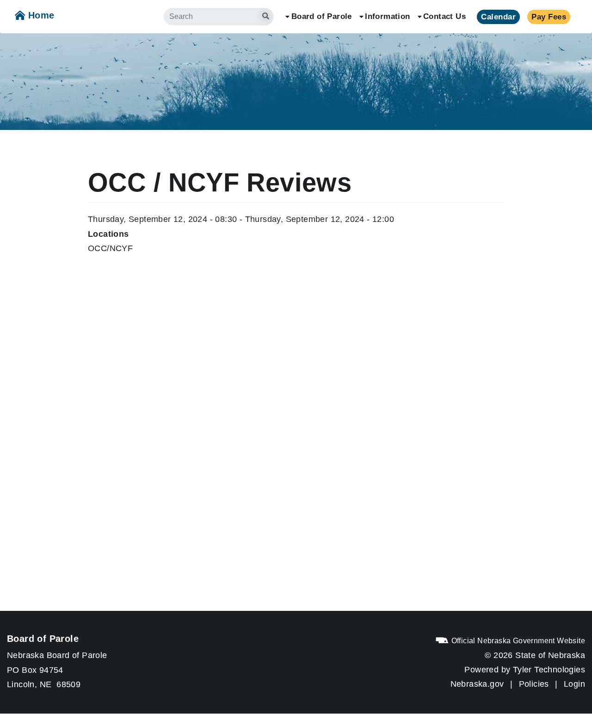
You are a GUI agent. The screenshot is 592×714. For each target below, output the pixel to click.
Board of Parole (321, 16)
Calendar (498, 16)
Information (387, 16)
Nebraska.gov (477, 684)
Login (574, 684)
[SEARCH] (280, 12)
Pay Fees (548, 16)
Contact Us (444, 16)
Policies (534, 684)
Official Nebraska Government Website (517, 641)
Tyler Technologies (549, 669)
